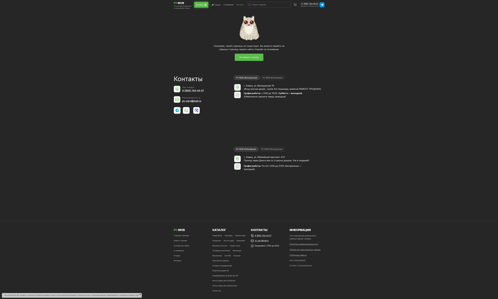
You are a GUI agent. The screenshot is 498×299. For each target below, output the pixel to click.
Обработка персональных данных (305, 250)
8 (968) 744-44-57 (193, 90)
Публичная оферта (298, 255)
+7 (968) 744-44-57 (310, 3)
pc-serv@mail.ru (191, 101)
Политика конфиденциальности (304, 244)
